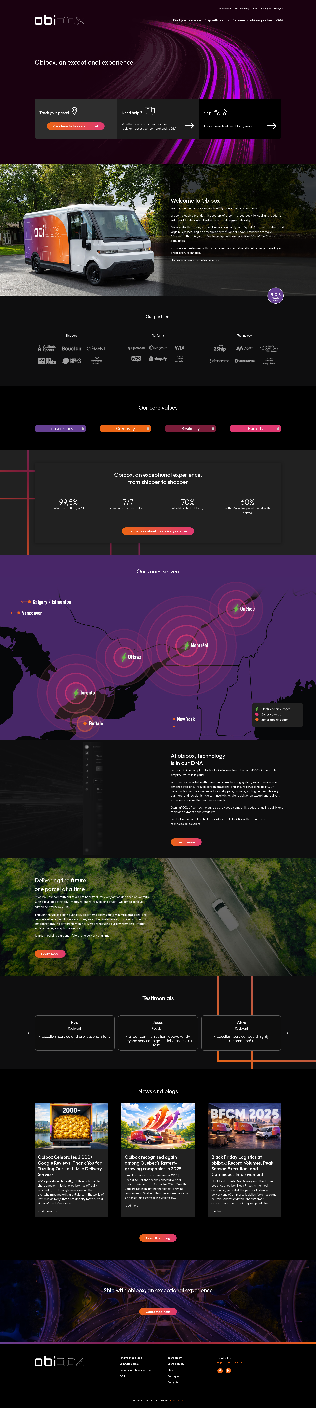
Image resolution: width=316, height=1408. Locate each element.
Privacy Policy (176, 1400)
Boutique (266, 8)
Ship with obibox (217, 20)
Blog (255, 8)
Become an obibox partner (252, 20)
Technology (225, 8)
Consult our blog (158, 1238)
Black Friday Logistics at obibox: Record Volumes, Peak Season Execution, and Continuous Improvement (242, 1165)
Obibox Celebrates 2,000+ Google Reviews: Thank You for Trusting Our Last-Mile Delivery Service (70, 1165)
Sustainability (242, 8)
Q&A (279, 20)
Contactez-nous (158, 1312)
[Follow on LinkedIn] (228, 1370)
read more (45, 1211)
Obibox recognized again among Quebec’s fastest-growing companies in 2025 (153, 1162)
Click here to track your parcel (75, 126)
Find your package (187, 20)
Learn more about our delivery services (158, 531)
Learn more (186, 842)
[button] (286, 1033)
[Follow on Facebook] (220, 1370)
